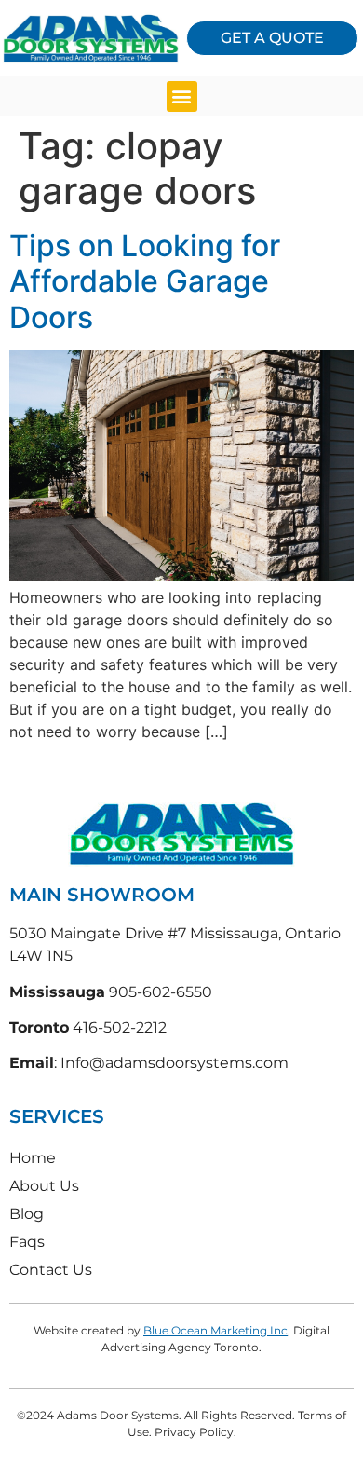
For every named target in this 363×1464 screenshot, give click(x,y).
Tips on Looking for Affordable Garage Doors (144, 281)
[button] (182, 96)
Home (32, 1158)
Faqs (27, 1242)
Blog (26, 1214)
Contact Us (50, 1270)
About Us (44, 1186)
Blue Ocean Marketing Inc (215, 1330)
